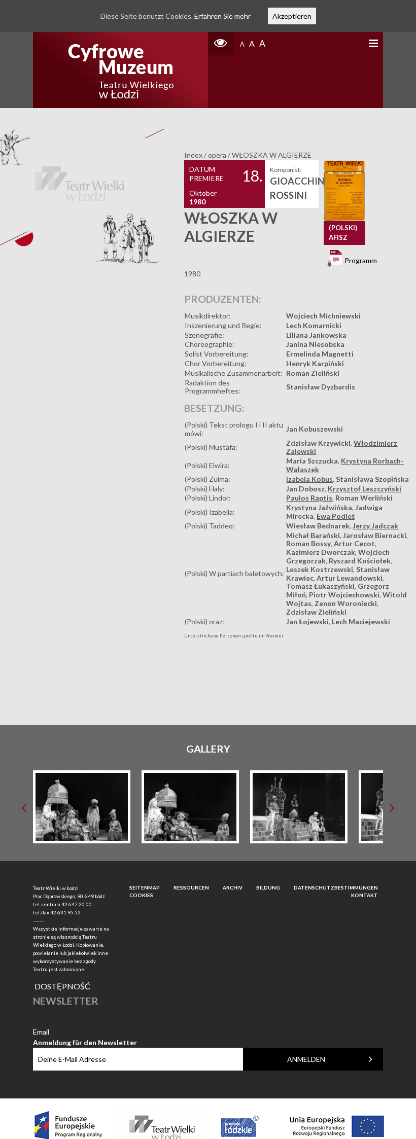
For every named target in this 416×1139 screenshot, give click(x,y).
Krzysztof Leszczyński (364, 488)
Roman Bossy (308, 543)
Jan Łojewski (307, 621)
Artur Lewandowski (350, 578)
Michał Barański (313, 535)
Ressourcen (191, 887)
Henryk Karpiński (315, 363)
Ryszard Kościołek (360, 560)
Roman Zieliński (312, 373)
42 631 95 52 (65, 912)
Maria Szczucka (312, 460)
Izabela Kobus (309, 479)
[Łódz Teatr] (121, 70)
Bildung (268, 887)
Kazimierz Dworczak (320, 552)
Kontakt (364, 895)
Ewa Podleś (336, 516)
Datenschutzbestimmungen (336, 887)
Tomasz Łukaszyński (320, 586)
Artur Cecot (354, 543)
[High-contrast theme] (220, 43)
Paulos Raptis (309, 497)
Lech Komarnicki (313, 325)
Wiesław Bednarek (318, 525)
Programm (360, 260)
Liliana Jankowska (316, 335)
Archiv (232, 887)
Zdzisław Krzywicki (318, 443)
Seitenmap (144, 887)
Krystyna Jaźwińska (319, 507)
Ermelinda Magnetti (320, 353)
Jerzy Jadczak (375, 525)
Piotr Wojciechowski (344, 594)
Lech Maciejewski (361, 621)
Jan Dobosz (305, 488)
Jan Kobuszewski (314, 428)
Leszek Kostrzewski (319, 569)
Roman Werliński (364, 497)
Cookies (141, 895)
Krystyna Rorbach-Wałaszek (345, 465)
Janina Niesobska (315, 344)
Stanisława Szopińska (372, 479)
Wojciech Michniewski (323, 315)
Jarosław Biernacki (374, 535)
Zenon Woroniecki (346, 603)
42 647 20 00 (76, 904)
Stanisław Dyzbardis (320, 386)
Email (85, 1032)
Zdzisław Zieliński (316, 612)
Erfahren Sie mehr (222, 16)
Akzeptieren (291, 16)
